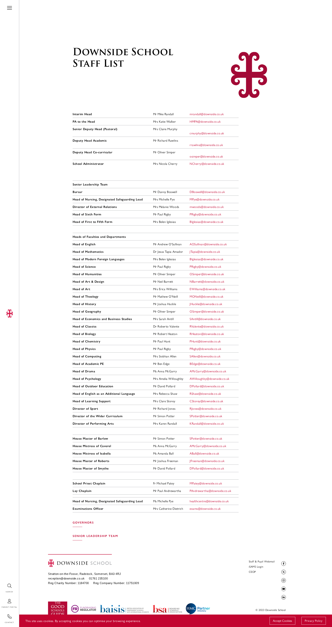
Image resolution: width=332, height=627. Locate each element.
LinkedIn (283, 597)
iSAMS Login (256, 566)
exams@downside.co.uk (205, 508)
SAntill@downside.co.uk (205, 319)
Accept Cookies (282, 620)
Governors (83, 522)
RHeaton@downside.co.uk (207, 334)
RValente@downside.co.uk (207, 326)
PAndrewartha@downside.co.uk (210, 490)
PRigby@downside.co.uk (205, 214)
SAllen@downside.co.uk (205, 356)
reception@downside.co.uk (66, 578)
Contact (5, 614)
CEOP (252, 572)
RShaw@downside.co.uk (205, 393)
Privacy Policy (314, 620)
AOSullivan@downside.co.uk (208, 244)
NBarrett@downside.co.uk (207, 281)
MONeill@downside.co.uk (206, 296)
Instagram (283, 580)
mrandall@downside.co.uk (207, 114)
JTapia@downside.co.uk (205, 251)
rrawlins (206, 145)
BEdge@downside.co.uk (205, 363)
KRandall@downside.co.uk (207, 423)
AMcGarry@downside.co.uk (208, 371)
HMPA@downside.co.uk (205, 121)
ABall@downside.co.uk (204, 453)
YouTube (283, 589)
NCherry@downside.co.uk (207, 163)
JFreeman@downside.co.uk (207, 461)
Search (4, 584)
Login (3, 599)
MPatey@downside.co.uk (206, 483)
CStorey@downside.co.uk (206, 401)
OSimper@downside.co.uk (207, 274)
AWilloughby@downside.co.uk (209, 378)
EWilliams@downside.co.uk (207, 289)
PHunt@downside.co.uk (205, 341)
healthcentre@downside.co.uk (209, 501)
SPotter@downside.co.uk (206, 416)
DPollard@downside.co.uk (207, 386)
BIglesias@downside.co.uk (206, 221)
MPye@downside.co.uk (204, 199)
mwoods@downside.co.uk (207, 206)
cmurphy (207, 133)
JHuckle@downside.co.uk (206, 304)
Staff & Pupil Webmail (262, 561)
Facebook (283, 563)
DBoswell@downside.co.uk (207, 192)
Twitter (283, 572)
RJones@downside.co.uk (205, 408)
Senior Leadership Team (95, 536)
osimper (206, 156)
